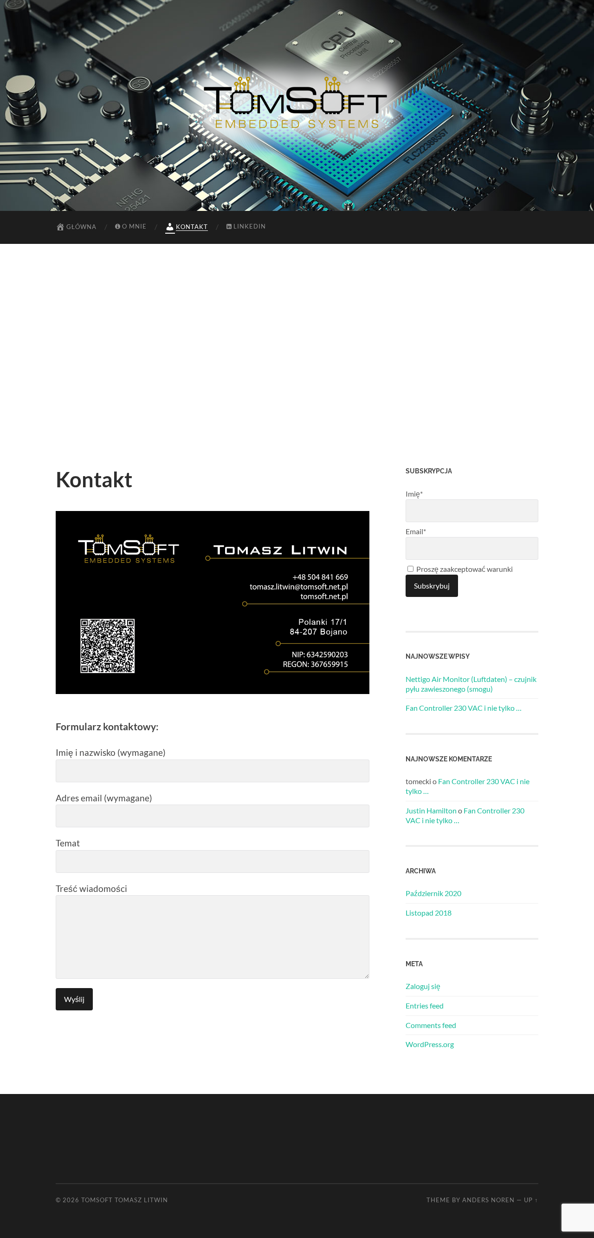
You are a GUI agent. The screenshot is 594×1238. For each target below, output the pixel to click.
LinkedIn (249, 226)
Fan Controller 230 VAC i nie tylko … (464, 707)
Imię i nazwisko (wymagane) (111, 752)
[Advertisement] (297, 355)
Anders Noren (488, 1200)
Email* (416, 531)
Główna (81, 226)
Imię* (414, 493)
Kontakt (192, 226)
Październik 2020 (433, 893)
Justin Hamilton (431, 810)
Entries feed (425, 1005)
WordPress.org (430, 1044)
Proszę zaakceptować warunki (464, 568)
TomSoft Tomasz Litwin (124, 1200)
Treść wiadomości (91, 888)
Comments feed (431, 1025)
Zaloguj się (423, 986)
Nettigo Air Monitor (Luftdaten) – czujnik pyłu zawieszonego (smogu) (471, 684)
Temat (68, 843)
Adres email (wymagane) (104, 798)
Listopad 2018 (429, 912)
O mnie (134, 226)
